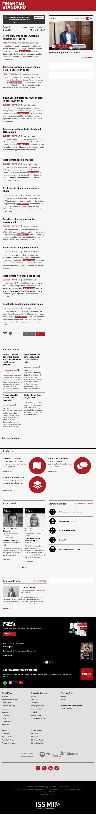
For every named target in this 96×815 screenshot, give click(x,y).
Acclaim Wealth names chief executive (10, 397)
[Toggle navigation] (89, 5)
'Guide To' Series (12, 458)
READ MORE (7, 559)
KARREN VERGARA (9, 370)
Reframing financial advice (65, 52)
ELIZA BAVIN (28, 403)
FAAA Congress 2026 (68, 521)
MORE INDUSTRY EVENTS (83, 503)
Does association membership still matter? (32, 540)
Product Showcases (13, 477)
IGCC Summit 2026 (67, 531)
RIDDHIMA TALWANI (30, 367)
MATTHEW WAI (8, 405)
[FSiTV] (89, 18)
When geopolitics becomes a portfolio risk (11, 543)
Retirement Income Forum (70, 512)
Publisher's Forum (58, 458)
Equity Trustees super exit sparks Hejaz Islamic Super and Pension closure (12, 359)
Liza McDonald (28, 587)
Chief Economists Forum (69, 549)
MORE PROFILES (40, 581)
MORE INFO (7, 471)
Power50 (62, 540)
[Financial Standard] (14, 5)
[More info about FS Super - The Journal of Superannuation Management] (86, 651)
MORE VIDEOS (87, 57)
